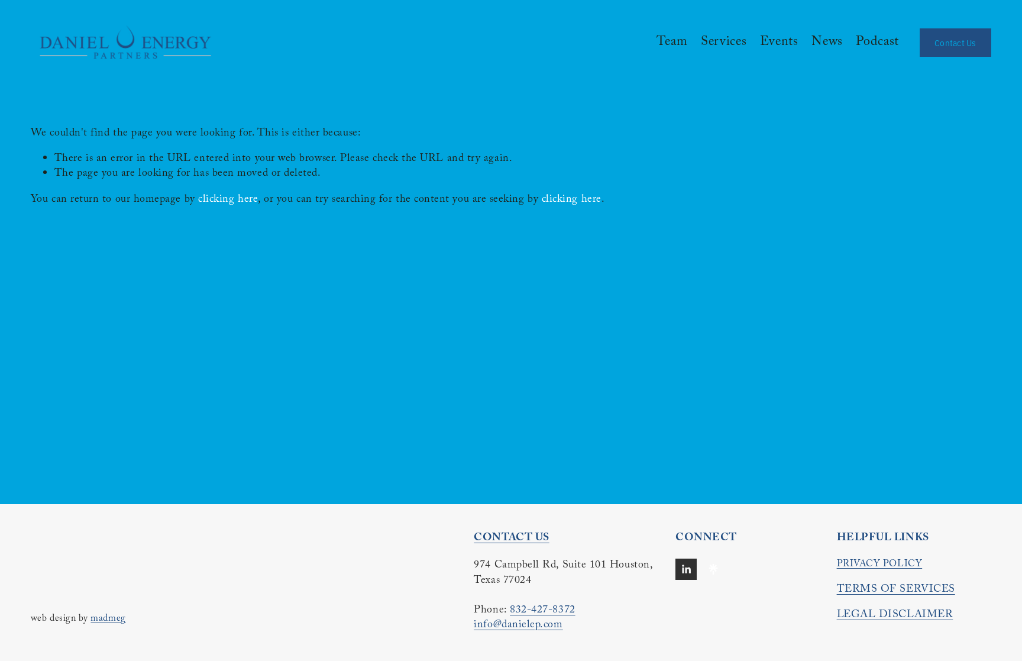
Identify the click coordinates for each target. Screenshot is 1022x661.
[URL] (713, 569)
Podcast (877, 42)
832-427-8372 (542, 611)
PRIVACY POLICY (880, 565)
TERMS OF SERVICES (896, 590)
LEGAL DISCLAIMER (895, 615)
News (827, 42)
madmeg (107, 619)
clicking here (228, 200)
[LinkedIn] (686, 569)
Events (779, 42)
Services (723, 42)
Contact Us (955, 42)
